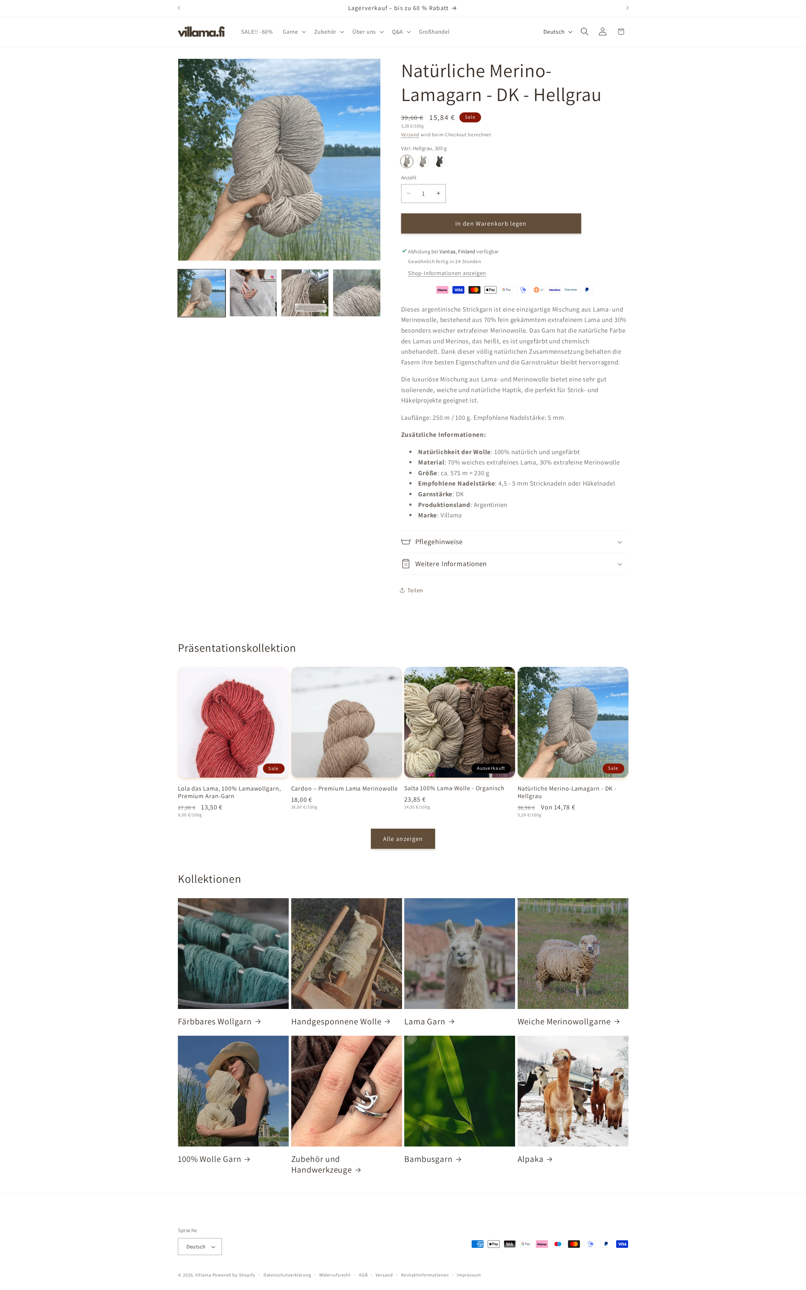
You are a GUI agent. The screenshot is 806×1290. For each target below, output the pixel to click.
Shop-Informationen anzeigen (447, 273)
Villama (203, 1275)
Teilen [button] (415, 590)
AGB (363, 1275)
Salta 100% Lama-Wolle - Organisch (454, 788)
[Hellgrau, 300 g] (406, 161)
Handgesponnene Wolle (336, 1021)
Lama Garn (425, 1021)
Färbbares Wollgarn (215, 1021)
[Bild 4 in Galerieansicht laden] (356, 293)
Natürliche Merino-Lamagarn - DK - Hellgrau (567, 792)
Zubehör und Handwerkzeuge (321, 1164)
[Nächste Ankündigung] (627, 8)
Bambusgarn (428, 1158)
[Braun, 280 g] (439, 161)
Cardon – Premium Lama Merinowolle (344, 788)
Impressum (469, 1275)
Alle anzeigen (403, 839)
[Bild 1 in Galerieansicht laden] (201, 293)
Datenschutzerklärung (287, 1275)
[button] (293, 31)
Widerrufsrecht (335, 1275)
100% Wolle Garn (209, 1158)
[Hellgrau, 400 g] (423, 161)
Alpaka (531, 1158)
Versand (410, 134)
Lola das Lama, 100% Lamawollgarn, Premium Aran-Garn (229, 792)
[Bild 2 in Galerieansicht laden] (253, 293)
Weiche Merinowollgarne (564, 1021)
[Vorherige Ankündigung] (179, 8)
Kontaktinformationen (425, 1275)
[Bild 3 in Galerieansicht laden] (305, 293)
